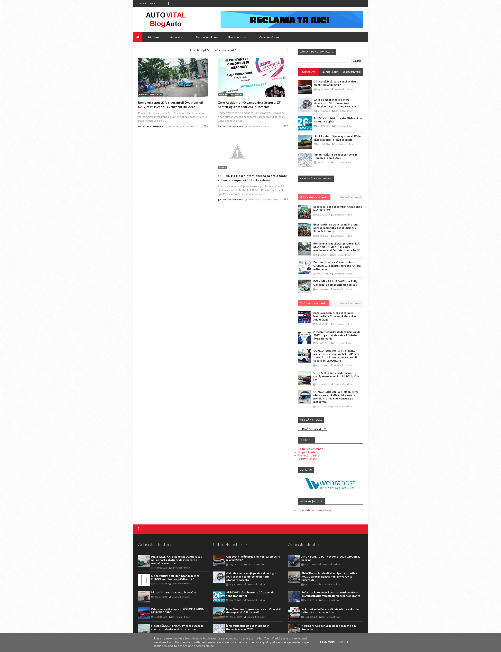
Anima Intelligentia (150, 94)
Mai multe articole (350, 197)
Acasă (142, 3)
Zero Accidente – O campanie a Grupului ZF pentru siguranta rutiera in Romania (337, 266)
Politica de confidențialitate (314, 510)
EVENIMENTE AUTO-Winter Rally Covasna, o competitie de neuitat (335, 283)
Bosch (222, 167)
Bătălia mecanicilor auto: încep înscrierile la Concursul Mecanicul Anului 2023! (335, 316)
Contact (153, 3)
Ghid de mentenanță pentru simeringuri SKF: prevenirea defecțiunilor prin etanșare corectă (336, 103)
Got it (343, 642)
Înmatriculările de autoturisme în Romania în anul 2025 (335, 156)
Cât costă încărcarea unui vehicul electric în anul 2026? (335, 83)
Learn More (327, 642)
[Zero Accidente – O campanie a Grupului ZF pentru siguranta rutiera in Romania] (253, 78)
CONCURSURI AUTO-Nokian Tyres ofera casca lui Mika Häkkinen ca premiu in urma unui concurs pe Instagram (336, 396)
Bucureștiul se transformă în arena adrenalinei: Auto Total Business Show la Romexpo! (335, 228)
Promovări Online (308, 455)
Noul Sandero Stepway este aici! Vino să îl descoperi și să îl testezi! (338, 138)
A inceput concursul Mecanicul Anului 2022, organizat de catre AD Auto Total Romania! (337, 335)
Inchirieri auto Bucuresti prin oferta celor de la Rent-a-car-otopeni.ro (330, 610)
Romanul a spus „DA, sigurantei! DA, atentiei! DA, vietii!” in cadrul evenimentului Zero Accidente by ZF (170, 107)
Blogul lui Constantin (310, 448)
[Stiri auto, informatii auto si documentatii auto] (166, 19)
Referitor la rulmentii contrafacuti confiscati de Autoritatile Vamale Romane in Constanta (330, 594)
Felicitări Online (307, 458)
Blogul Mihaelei (307, 452)
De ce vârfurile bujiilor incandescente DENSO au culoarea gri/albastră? (175, 577)
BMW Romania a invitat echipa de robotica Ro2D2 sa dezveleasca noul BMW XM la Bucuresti (329, 576)
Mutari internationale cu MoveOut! (174, 592)
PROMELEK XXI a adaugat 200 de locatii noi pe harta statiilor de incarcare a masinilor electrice (177, 560)
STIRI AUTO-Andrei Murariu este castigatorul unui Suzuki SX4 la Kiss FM (336, 376)
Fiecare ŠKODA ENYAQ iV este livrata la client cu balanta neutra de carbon (177, 627)
